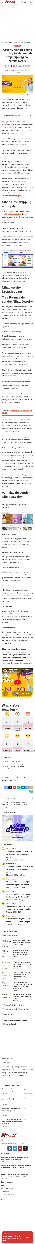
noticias (4, 780)
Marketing (20, 764)
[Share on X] (11, 66)
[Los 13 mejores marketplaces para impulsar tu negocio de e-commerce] (28, 1121)
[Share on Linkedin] (20, 66)
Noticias (17, 45)
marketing (25, 778)
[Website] (32, 798)
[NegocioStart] (10, 2)
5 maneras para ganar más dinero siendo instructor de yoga (11, 1100)
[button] (28, 1237)
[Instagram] (25, 1148)
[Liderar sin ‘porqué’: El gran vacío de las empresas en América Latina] (6, 943)
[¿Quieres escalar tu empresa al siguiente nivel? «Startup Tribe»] (6, 996)
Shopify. (18, 195)
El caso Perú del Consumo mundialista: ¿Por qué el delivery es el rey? (21, 974)
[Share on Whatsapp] (17, 66)
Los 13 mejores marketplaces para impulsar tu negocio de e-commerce (12, 1122)
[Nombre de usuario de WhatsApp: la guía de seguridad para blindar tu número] (6, 953)
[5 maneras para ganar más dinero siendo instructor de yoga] (28, 1099)
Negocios (5, 766)
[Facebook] (9, 1148)
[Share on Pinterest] (14, 66)
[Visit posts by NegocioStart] (3, 798)
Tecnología (6, 769)
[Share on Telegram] (23, 66)
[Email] (25, 66)
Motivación (28, 764)
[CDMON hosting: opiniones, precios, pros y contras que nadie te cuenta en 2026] (6, 965)
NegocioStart (10, 71)
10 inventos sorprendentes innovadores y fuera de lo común (11, 1111)
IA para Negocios (15, 761)
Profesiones (21, 766)
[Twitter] (15, 1148)
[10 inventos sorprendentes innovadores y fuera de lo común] (28, 1110)
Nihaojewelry (7, 122)
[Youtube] (20, 1148)
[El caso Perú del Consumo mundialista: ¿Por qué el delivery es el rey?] (6, 975)
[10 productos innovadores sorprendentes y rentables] (28, 1091)
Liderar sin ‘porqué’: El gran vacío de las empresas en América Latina (19, 854)
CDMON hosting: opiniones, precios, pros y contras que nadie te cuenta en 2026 (22, 964)
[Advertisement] (17, 22)
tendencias (12, 780)
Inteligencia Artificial (9, 764)
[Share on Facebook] (8, 66)
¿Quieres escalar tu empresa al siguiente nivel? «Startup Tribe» (22, 996)
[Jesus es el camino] (17, 828)
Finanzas (5, 761)
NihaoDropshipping (13, 214)
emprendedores (15, 778)
